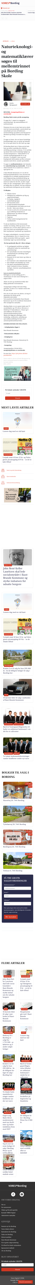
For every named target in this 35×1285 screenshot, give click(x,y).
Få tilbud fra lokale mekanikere (11, 1245)
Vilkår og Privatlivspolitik (9, 1210)
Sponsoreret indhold (7, 1248)
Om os (3, 1205)
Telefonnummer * (9, 885)
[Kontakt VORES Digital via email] (22, 1194)
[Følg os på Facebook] (13, 1194)
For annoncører (6, 1207)
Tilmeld (17, 398)
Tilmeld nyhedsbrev (25, 1282)
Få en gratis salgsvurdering (9, 1243)
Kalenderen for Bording (8, 1232)
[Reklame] (17, 373)
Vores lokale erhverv (7, 1229)
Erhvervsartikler (6, 1237)
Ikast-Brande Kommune (8, 1240)
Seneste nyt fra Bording (8, 1226)
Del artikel (24, 104)
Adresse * (7, 900)
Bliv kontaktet (10, 917)
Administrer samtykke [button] (8, 1215)
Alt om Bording (6, 1251)
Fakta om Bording (7, 1234)
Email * (6, 892)
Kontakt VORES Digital (8, 1213)
